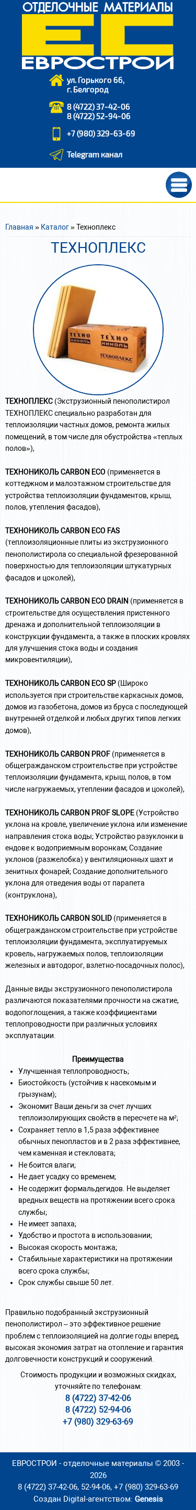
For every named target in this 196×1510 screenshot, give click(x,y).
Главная (19, 227)
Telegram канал (94, 154)
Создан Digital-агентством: (98, 1499)
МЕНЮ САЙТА (179, 184)
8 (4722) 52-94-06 (99, 116)
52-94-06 (95, 1487)
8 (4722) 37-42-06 (98, 106)
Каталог (55, 227)
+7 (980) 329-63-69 (101, 133)
